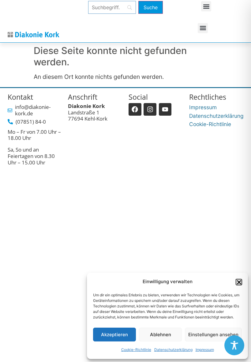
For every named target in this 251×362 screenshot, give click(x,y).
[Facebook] (135, 109)
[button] (239, 282)
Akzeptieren (114, 334)
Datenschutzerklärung (173, 349)
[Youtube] (165, 109)
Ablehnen (160, 334)
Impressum (205, 349)
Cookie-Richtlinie (136, 349)
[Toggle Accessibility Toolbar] (234, 345)
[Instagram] (150, 109)
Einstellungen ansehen (213, 334)
